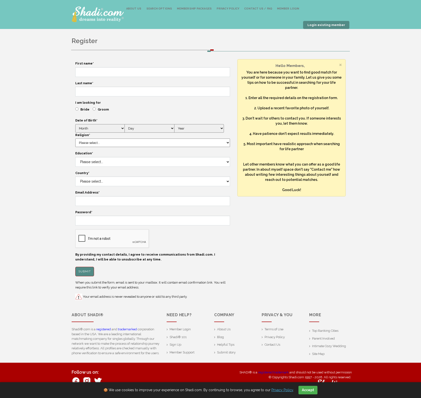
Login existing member (326, 25)
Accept (308, 390)
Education (84, 153)
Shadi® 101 (178, 337)
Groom (103, 109)
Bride (84, 109)
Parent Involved (323, 338)
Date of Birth (86, 120)
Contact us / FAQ (258, 8)
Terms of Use (274, 329)
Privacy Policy (228, 8)
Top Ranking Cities (325, 331)
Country (82, 173)
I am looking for (88, 102)
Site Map (318, 354)
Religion (82, 135)
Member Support (182, 352)
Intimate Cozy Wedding (329, 346)
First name (84, 63)
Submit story (226, 352)
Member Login (288, 8)
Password (83, 212)
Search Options (159, 8)
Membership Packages (194, 8)
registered (103, 329)
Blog (220, 337)
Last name (84, 83)
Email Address (87, 192)
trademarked (127, 329)
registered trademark (273, 372)
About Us (134, 8)
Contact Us (272, 344)
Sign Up (175, 344)
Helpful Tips (225, 344)
